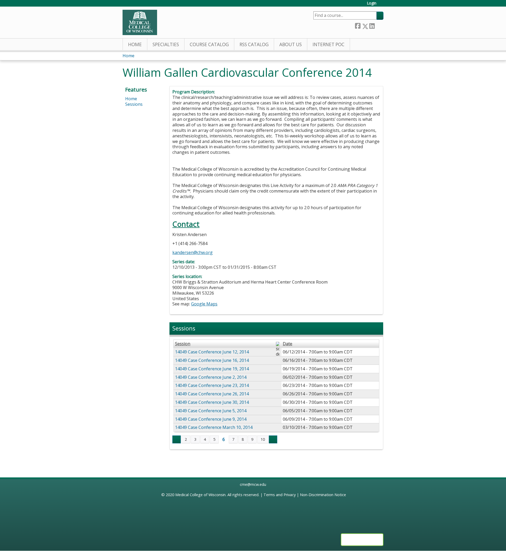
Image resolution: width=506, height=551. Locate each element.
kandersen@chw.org (192, 252)
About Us (290, 44)
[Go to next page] (273, 439)
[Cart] (381, 5)
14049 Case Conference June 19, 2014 (212, 369)
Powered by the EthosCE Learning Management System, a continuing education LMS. (362, 539)
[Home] (140, 22)
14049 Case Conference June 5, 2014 (210, 411)
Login (371, 3)
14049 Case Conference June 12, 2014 (212, 352)
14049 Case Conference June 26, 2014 (212, 394)
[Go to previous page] (176, 439)
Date (287, 344)
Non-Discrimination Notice (323, 494)
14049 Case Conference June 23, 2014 (212, 385)
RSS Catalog (254, 44)
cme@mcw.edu (253, 484)
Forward (379, 25)
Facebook (357, 25)
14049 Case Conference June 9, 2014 (210, 419)
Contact (186, 224)
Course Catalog (209, 44)
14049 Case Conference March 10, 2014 (213, 427)
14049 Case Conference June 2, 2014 (210, 377)
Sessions (134, 104)
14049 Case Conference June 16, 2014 (212, 360)
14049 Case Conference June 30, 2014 (212, 402)
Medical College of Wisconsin (200, 494)
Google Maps (204, 304)
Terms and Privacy (280, 494)
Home (135, 44)
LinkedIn (371, 25)
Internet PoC (328, 44)
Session (182, 344)
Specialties (166, 44)
